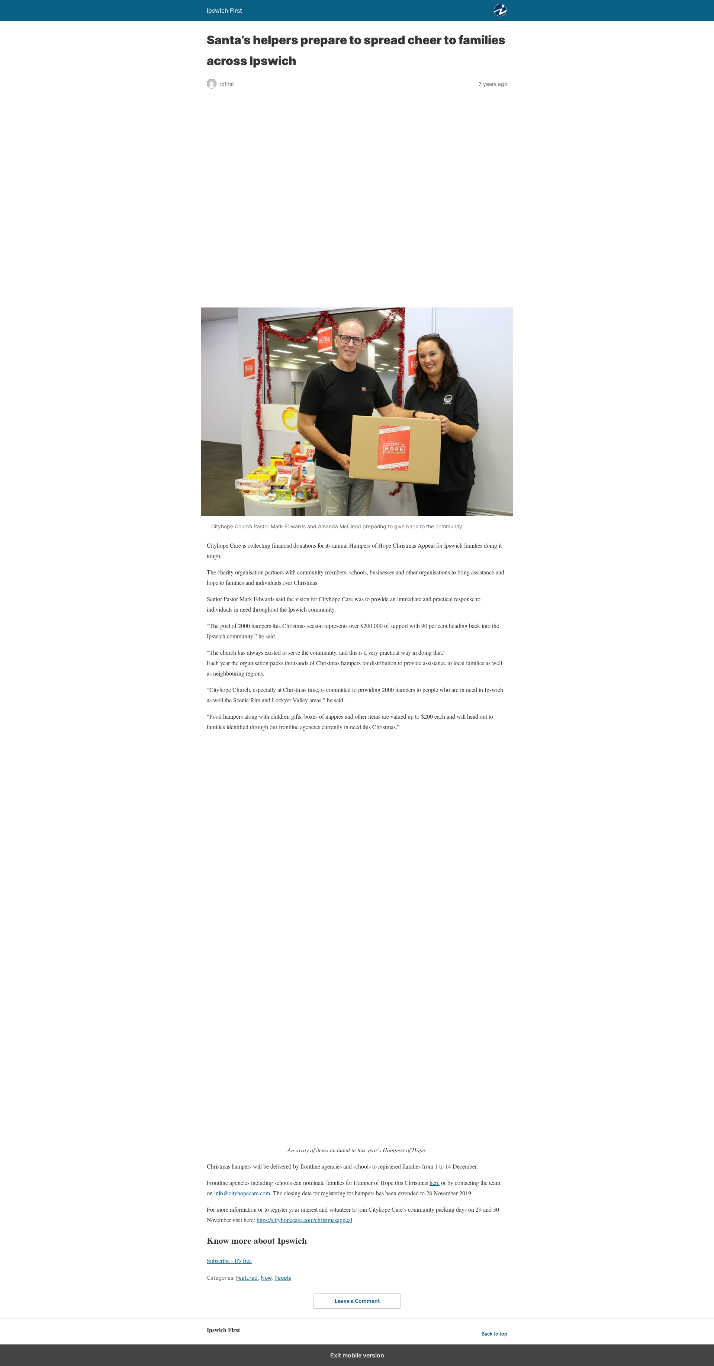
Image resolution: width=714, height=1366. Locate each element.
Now (266, 1278)
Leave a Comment (357, 1301)
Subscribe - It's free (229, 1260)
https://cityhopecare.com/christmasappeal (304, 1220)
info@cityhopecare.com (242, 1193)
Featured (247, 1278)
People (282, 1278)
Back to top (494, 1334)
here (435, 1182)
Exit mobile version (357, 1355)
